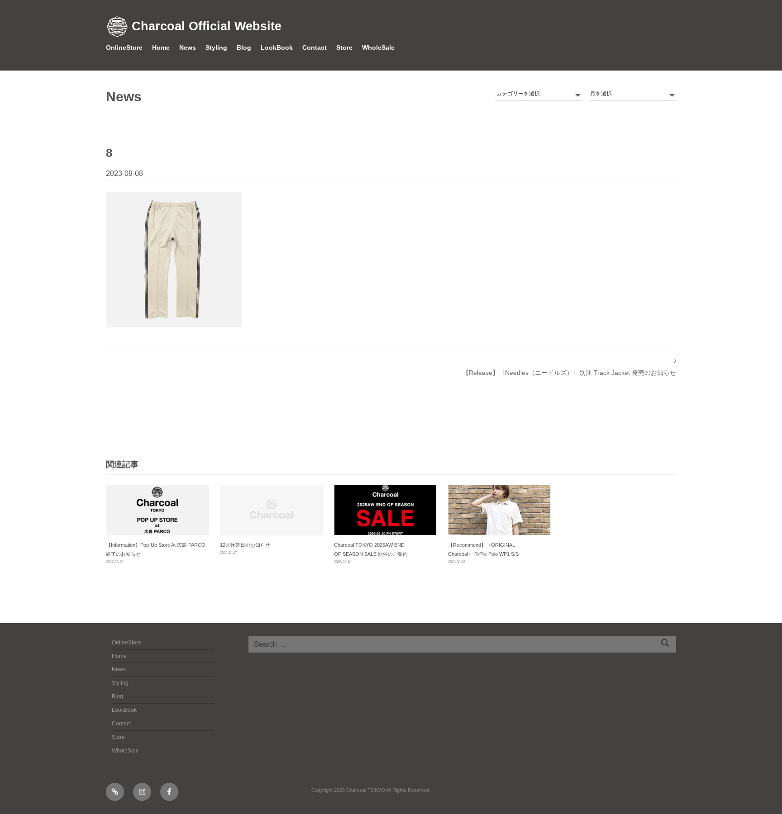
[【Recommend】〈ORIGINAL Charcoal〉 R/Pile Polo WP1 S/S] (499, 510)
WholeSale (378, 47)
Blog (244, 47)
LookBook (277, 47)
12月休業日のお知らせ (245, 545)
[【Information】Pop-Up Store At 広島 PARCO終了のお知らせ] (157, 510)
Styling (216, 47)
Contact (314, 47)
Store (344, 47)
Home (161, 47)
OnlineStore (124, 47)
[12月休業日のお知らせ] (271, 510)
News (187, 47)
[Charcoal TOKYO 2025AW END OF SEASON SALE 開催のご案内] (385, 510)
